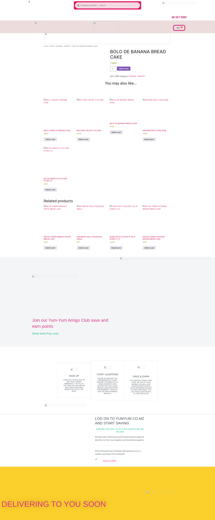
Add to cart (124, 68)
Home (46, 46)
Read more (149, 139)
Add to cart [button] (50, 139)
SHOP (52, 46)
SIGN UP (74, 376)
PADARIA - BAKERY (63, 46)
